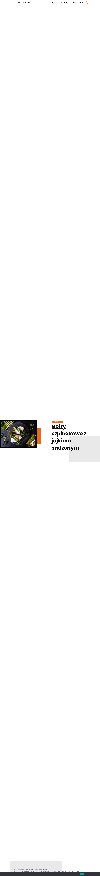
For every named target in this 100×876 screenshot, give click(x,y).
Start (53, 2)
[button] (87, 2)
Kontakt (80, 2)
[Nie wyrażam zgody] (98, 874)
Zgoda (82, 873)
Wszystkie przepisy (63, 2)
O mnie (73, 2)
